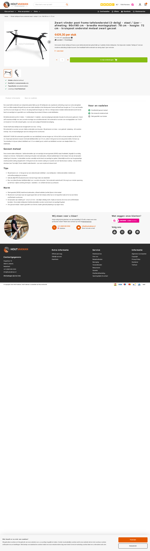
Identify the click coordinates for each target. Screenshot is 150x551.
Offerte (116, 11)
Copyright (135, 257)
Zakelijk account (57, 257)
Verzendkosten (97, 265)
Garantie (95, 270)
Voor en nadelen (31, 98)
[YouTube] (114, 232)
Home (6, 16)
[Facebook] (130, 232)
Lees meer (60, 51)
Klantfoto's (127, 11)
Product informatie (13, 98)
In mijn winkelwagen (107, 60)
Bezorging (96, 262)
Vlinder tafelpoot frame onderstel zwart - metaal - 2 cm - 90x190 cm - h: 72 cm (32, 16)
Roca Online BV (43, 284)
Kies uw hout (9, 11)
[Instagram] (122, 232)
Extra (36, 11)
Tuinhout (134, 265)
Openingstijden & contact (100, 276)
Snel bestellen (104, 11)
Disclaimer (135, 262)
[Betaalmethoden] (115, 284)
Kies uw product (24, 11)
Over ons (95, 257)
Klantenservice (140, 11)
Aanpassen (133, 546)
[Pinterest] (137, 232)
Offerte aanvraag (57, 254)
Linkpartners (135, 268)
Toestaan (133, 540)
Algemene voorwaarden (139, 254)
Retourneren (96, 268)
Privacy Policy (136, 259)
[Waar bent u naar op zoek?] (67, 5)
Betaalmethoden (97, 259)
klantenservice (86, 222)
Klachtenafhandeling (99, 273)
